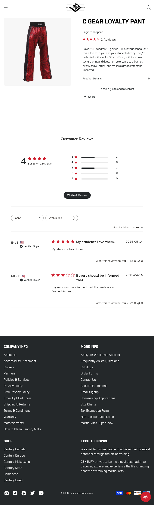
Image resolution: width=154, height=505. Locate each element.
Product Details (92, 78)
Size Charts (88, 404)
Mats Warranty (14, 423)
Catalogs (87, 367)
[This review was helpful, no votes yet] (132, 261)
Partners (10, 373)
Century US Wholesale (81, 493)
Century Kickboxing (17, 462)
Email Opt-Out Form (17, 398)
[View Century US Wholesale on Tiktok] (15, 493)
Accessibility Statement (20, 361)
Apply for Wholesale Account (100, 355)
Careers (9, 367)
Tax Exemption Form (95, 411)
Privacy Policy (13, 386)
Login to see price (93, 32)
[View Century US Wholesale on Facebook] (24, 493)
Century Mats (13, 468)
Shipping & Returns (17, 404)
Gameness (11, 474)
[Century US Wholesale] (77, 7)
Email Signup (90, 392)
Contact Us (88, 380)
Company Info (16, 347)
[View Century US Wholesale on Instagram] (6, 493)
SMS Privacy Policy (16, 392)
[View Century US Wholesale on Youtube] (41, 493)
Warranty (10, 417)
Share (92, 96)
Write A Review (77, 195)
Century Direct (13, 480)
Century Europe (14, 455)
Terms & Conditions (17, 411)
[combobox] (27, 218)
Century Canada (15, 449)
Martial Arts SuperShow (97, 423)
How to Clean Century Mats (22, 429)
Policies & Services (16, 380)
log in (110, 89)
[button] (148, 7)
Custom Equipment (94, 386)
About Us (10, 355)
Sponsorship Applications (98, 398)
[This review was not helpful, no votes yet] (138, 261)
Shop (8, 441)
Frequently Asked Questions (100, 361)
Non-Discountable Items (97, 417)
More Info (89, 347)
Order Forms (89, 373)
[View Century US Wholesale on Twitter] (32, 493)
